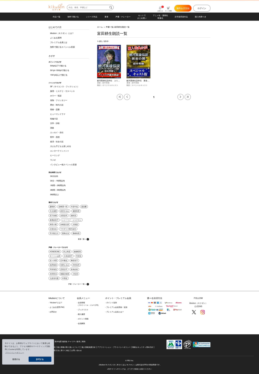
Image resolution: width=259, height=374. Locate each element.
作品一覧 (56, 16)
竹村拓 (78, 256)
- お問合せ (53, 311)
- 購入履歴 (81, 314)
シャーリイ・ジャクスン (71, 220)
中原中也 (74, 206)
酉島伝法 (65, 233)
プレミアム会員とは (58, 42)
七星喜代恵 (54, 278)
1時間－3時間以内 (58, 185)
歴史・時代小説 (56, 104)
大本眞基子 (68, 256)
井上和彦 (66, 251)
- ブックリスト (82, 309)
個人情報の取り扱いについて (68, 347)
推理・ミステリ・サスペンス (62, 91)
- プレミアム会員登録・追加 (116, 307)
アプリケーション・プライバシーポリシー (114, 347)
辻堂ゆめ (53, 229)
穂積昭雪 (77, 251)
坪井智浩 (53, 269)
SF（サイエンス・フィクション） (64, 86)
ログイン (201, 8)
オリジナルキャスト (110, 85)
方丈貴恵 (53, 211)
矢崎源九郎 (64, 224)
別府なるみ (64, 265)
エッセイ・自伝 (56, 132)
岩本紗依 (74, 269)
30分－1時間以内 (57, 180)
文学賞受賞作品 (181, 16)
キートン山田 (55, 256)
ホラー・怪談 (56, 95)
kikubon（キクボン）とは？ (62, 33)
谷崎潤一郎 (63, 206)
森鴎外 (52, 206)
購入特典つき (200, 16)
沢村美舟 (76, 265)
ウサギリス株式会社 (68, 229)
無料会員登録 (182, 8)
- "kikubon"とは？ (55, 302)
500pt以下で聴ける (58, 65)
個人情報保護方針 (89, 347)
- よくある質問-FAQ (56, 307)
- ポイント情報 (82, 318)
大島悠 (75, 224)
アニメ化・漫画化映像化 (160, 16)
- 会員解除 (81, 323)
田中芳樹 (105, 82)
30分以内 (54, 176)
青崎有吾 (76, 233)
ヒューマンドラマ (57, 114)
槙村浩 (73, 215)
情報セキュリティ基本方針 (142, 347)
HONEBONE (55, 251)
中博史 (64, 278)
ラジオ (53, 160)
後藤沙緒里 (64, 273)
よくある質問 (56, 37)
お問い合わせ (76, 350)
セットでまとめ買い (142, 16)
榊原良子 (74, 260)
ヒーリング (55, 155)
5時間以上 (54, 194)
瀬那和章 (76, 211)
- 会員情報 (88, 303)
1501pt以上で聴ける (58, 74)
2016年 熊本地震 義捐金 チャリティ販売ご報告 (67, 341)
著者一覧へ (82, 239)
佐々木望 (53, 260)
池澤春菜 (53, 265)
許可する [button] (40, 359)
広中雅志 (63, 260)
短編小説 (54, 118)
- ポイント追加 (111, 302)
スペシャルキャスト (140, 85)
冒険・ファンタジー (58, 100)
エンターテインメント (59, 150)
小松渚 (75, 273)
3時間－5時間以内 (58, 189)
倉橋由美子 (54, 220)
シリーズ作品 (91, 16)
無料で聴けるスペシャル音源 (62, 47)
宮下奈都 (53, 215)
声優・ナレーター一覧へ (77, 284)
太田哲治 (53, 273)
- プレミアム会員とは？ (114, 311)
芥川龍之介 (54, 233)
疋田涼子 (63, 269)
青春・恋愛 (55, 109)
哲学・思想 (55, 137)
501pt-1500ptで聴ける (59, 70)
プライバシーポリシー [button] (14, 353)
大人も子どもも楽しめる (60, 146)
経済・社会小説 (56, 141)
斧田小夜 (53, 224)
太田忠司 (63, 215)
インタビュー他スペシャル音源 (63, 164)
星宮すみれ (64, 211)
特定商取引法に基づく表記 (59, 350)
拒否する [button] (16, 359)
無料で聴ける (73, 16)
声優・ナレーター (123, 16)
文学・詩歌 (55, 123)
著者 (106, 16)
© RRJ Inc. (129, 360)
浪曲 (52, 127)
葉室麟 (84, 206)
